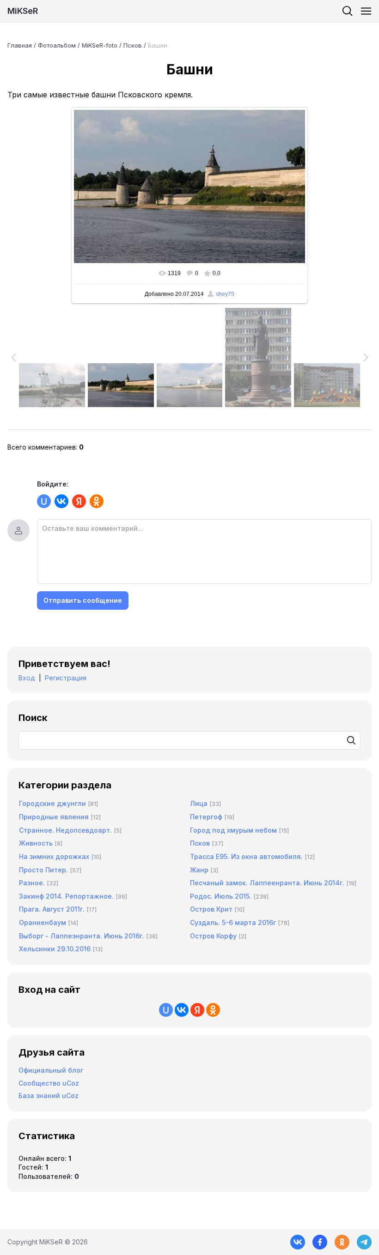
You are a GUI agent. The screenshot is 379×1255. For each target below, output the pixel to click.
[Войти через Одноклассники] (97, 501)
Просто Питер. (43, 870)
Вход (26, 678)
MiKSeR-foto (99, 45)
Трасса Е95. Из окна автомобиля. (246, 856)
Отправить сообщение (82, 600)
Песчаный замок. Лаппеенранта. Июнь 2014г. (267, 883)
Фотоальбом (57, 45)
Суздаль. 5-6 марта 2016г (233, 922)
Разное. (32, 883)
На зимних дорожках (54, 856)
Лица (199, 803)
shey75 (225, 294)
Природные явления (54, 817)
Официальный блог (50, 1070)
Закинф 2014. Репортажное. (66, 896)
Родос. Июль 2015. (220, 896)
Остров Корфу (213, 936)
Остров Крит (211, 909)
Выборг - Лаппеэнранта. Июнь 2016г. (81, 936)
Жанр (199, 870)
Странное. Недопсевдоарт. (65, 830)
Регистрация (65, 678)
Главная (19, 45)
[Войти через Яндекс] (79, 501)
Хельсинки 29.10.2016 (55, 949)
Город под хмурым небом (233, 830)
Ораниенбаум (42, 922)
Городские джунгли (52, 803)
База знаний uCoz (48, 1095)
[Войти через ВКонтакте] (61, 501)
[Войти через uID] (44, 501)
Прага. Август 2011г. (52, 909)
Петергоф (206, 817)
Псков (132, 45)
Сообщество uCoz (48, 1083)
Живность (36, 843)
